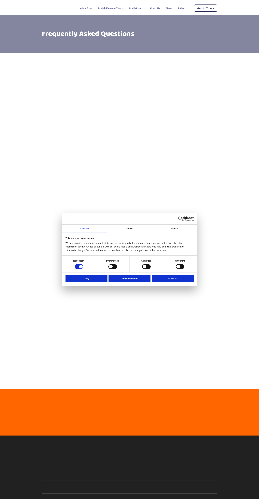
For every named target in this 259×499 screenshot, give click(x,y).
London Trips (84, 8)
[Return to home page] (54, 8)
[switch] (112, 266)
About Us (154, 8)
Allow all (172, 278)
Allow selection (130, 278)
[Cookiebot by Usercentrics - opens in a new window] (180, 218)
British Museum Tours (110, 8)
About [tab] (174, 228)
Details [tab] (129, 228)
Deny (86, 278)
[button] (205, 8)
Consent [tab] (84, 228)
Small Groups (136, 8)
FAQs (181, 8)
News (169, 8)
